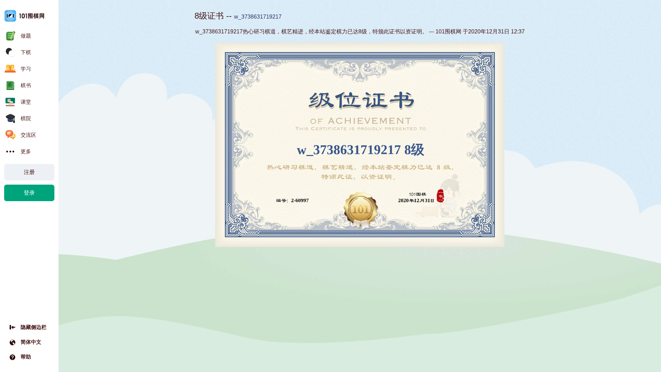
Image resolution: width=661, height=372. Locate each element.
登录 (29, 193)
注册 (29, 172)
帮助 (26, 357)
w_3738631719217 (258, 17)
